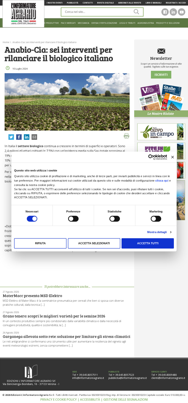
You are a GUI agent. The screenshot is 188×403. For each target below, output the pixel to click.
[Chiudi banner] (172, 157)
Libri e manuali (153, 2)
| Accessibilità (89, 399)
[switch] (73, 219)
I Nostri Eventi (54, 2)
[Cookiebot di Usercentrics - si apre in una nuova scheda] (151, 157)
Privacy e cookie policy (58, 399)
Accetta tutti (147, 243)
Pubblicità (72, 2)
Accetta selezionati (94, 243)
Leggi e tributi (127, 23)
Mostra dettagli (157, 232)
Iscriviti (161, 75)
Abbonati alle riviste (129, 2)
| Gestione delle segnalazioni (124, 399)
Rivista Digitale (105, 2)
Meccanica (83, 23)
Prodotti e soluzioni (168, 23)
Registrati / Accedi (176, 2)
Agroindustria (146, 23)
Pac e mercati (68, 23)
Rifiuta (40, 243)
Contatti (88, 2)
